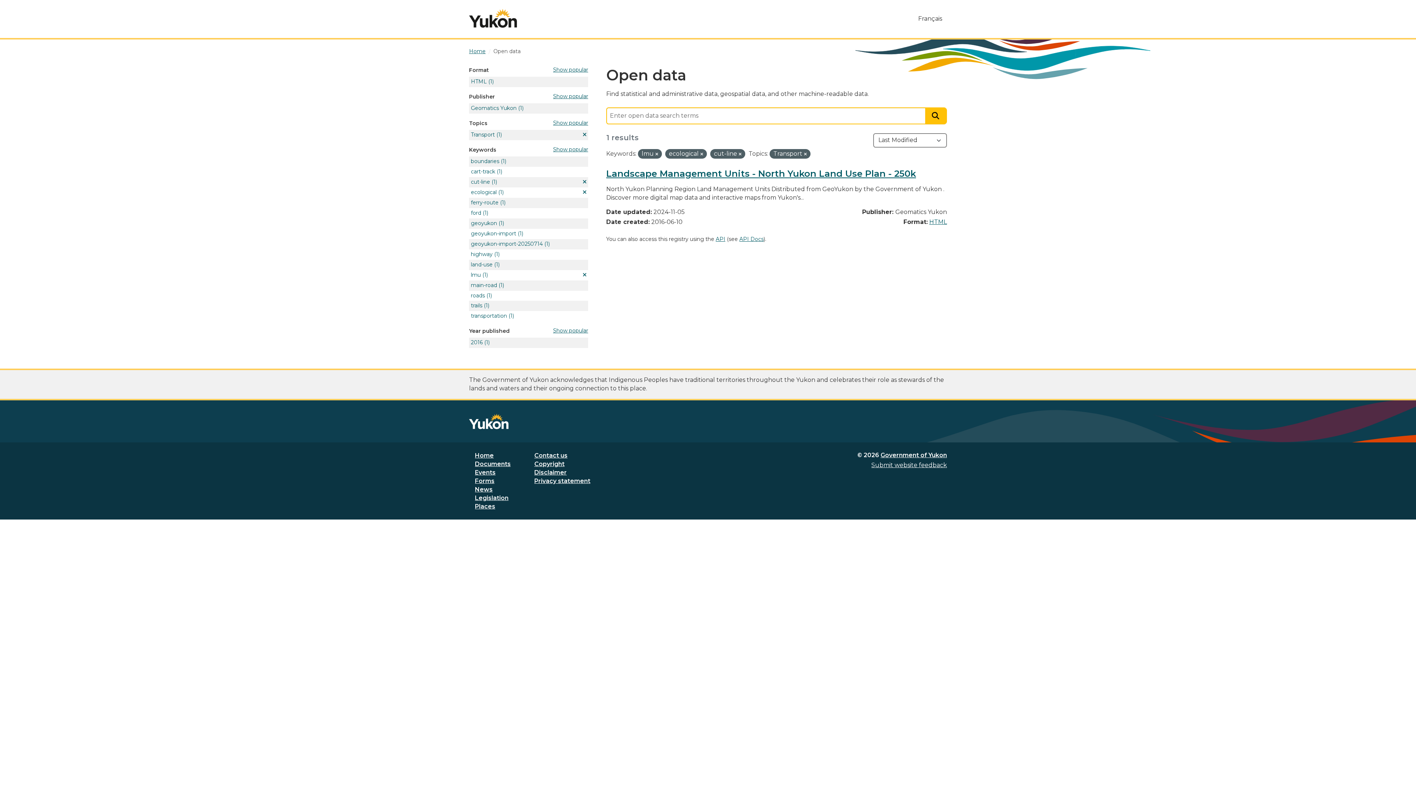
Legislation (492, 497)
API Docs (751, 239)
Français (930, 18)
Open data (507, 51)
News (484, 489)
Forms (484, 480)
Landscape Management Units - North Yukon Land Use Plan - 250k (761, 173)
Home (484, 455)
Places (485, 506)
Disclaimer (550, 472)
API (720, 239)
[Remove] (656, 154)
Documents (493, 463)
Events (485, 472)
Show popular (570, 69)
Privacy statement (562, 480)
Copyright (549, 463)
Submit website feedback (909, 465)
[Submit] (936, 116)
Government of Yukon (914, 455)
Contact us (551, 455)
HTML (938, 221)
